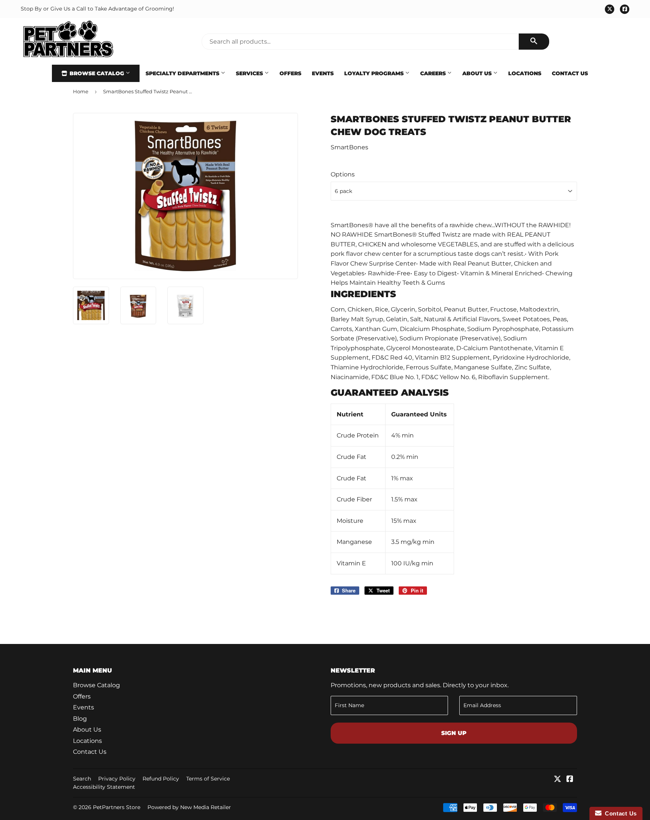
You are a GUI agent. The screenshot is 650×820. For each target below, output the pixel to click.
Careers (433, 73)
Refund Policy (161, 779)
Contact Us (570, 73)
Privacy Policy (116, 779)
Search (82, 779)
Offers (290, 73)
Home (80, 91)
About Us (477, 73)
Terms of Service (208, 779)
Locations (524, 73)
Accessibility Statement (104, 787)
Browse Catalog (97, 73)
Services (250, 73)
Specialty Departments (183, 73)
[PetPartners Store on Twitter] (557, 779)
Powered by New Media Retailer (189, 807)
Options (343, 174)
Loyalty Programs (374, 73)
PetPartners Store (116, 807)
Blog (80, 718)
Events (323, 73)
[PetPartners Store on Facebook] (569, 779)
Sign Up (453, 732)
